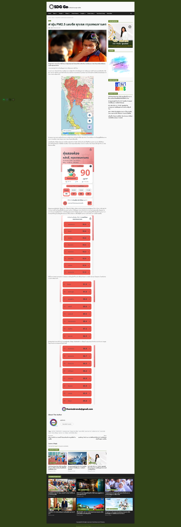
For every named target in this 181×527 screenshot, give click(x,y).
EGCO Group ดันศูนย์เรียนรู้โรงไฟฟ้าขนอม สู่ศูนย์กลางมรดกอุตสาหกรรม (90, 485)
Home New (109, 13)
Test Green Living (101, 13)
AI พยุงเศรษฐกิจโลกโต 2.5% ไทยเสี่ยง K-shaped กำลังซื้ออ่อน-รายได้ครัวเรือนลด (77, 458)
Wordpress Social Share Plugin (83, 526)
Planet (67, 13)
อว (63, 433)
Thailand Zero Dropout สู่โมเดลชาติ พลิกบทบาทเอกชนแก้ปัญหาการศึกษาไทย (119, 485)
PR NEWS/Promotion (53, 489)
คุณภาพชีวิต (81, 431)
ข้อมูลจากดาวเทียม (74, 431)
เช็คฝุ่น (66, 433)
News (54, 13)
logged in (56, 446)
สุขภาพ (60, 433)
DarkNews (95, 522)
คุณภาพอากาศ (88, 431)
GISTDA (53, 431)
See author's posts (67, 424)
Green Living (90, 13)
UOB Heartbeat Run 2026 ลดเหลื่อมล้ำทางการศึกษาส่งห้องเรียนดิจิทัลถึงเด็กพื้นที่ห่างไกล (57, 458)
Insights (82, 13)
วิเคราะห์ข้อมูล (55, 433)
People (60, 13)
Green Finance (75, 13)
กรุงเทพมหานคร (66, 431)
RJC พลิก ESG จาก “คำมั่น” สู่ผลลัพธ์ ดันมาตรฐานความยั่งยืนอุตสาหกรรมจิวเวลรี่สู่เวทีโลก (97, 458)
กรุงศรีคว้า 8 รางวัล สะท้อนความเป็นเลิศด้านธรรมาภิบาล (62, 504)
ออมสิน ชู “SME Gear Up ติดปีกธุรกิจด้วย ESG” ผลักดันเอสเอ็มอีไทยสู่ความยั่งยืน (92, 437)
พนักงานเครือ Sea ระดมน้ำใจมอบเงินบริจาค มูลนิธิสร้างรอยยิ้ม (62, 437)
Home (49, 13)
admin (51, 27)
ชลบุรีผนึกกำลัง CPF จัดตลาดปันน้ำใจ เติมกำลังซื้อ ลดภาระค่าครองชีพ (62, 485)
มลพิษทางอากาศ (95, 431)
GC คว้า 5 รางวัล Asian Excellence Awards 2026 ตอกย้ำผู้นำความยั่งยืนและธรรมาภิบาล (119, 504)
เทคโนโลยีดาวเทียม (73, 433)
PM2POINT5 (59, 431)
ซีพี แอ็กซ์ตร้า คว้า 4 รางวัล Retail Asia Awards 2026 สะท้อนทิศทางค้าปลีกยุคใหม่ (90, 504)
